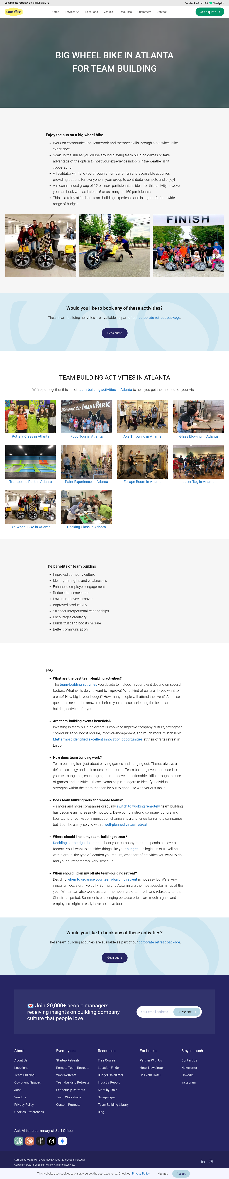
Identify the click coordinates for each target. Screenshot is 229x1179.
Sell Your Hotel (150, 1075)
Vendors (20, 1097)
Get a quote (114, 333)
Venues (108, 12)
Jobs (17, 1090)
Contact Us (189, 1060)
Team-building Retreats (72, 1082)
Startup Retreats (68, 1060)
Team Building (24, 1075)
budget (132, 849)
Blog (101, 1112)
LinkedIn (187, 1075)
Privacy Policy (141, 1173)
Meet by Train (107, 1090)
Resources (125, 12)
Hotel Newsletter (152, 1068)
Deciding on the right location (76, 843)
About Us (20, 1060)
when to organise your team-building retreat (102, 879)
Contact (162, 12)
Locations (91, 12)
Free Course (106, 1060)
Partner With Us (151, 1060)
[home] (14, 12)
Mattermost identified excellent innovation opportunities (98, 739)
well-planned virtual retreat (125, 824)
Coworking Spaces (27, 1082)
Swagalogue (107, 1097)
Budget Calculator (110, 1075)
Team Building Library (113, 1104)
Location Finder (109, 1068)
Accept (181, 1173)
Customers (144, 12)
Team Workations (68, 1097)
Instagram (188, 1082)
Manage (163, 1173)
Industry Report (109, 1082)
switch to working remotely (138, 806)
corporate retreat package (159, 317)
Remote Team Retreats (72, 1068)
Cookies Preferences (29, 1112)
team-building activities (78, 684)
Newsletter (189, 1068)
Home (55, 12)
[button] (72, 12)
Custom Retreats (68, 1104)
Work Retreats (66, 1075)
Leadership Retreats (70, 1090)
